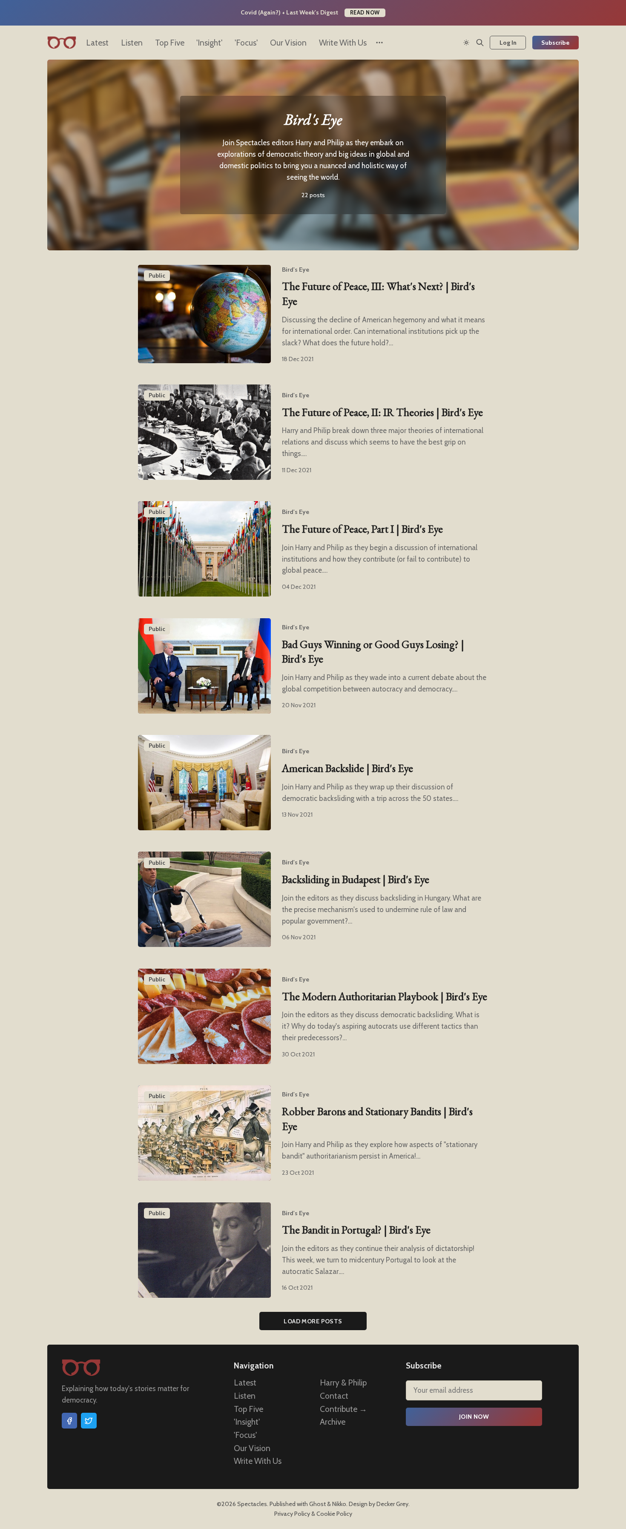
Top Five (169, 42)
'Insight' (209, 42)
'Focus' (246, 42)
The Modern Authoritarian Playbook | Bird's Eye (384, 996)
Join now (474, 1416)
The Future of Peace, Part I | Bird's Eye (362, 529)
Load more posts (313, 1321)
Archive (332, 1422)
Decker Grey (392, 1504)
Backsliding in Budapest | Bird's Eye (355, 879)
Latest (97, 42)
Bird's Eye (295, 269)
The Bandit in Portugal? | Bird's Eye (356, 1229)
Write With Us (343, 42)
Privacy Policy (292, 1514)
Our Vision (288, 42)
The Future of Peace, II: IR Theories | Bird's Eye (382, 412)
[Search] (480, 42)
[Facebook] (70, 1421)
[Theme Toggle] (466, 42)
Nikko (339, 1504)
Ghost (317, 1504)
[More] (379, 42)
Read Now (364, 12)
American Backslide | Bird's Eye (347, 768)
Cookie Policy (334, 1514)
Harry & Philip (343, 1382)
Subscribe (555, 42)
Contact (334, 1396)
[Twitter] (89, 1421)
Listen (132, 42)
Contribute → (343, 1408)
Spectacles (252, 1504)
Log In (508, 42)
